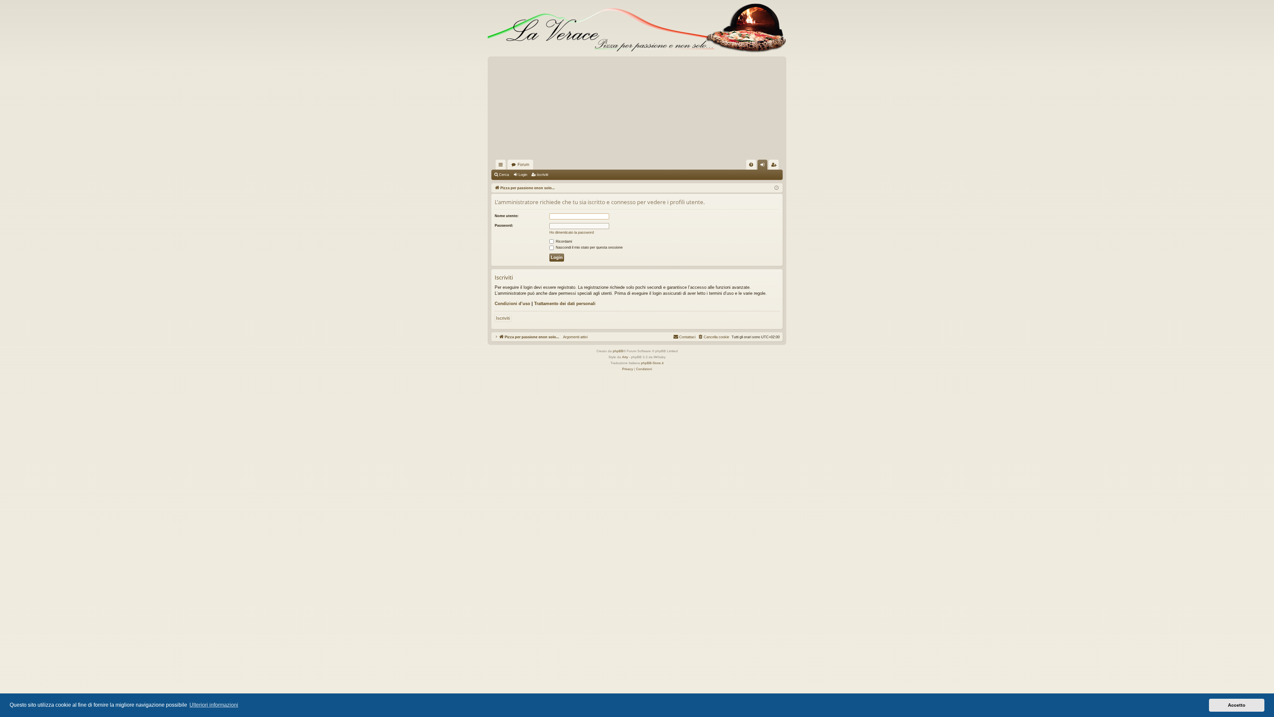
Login (523, 175)
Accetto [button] (1236, 705)
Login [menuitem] (763, 166)
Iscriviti (542, 175)
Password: (504, 225)
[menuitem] (751, 165)
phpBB (618, 351)
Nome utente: (507, 216)
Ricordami (563, 241)
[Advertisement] (637, 109)
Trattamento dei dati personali (565, 303)
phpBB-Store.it (652, 363)
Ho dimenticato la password (571, 232)
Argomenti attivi (573, 337)
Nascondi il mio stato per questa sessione (589, 247)
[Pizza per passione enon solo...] (637, 28)
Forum (523, 164)
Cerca (504, 175)
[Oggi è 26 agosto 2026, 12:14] (776, 188)
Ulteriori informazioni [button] (213, 705)
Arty (625, 357)
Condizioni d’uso (512, 303)
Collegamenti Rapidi (502, 166)
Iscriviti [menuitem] (775, 166)
